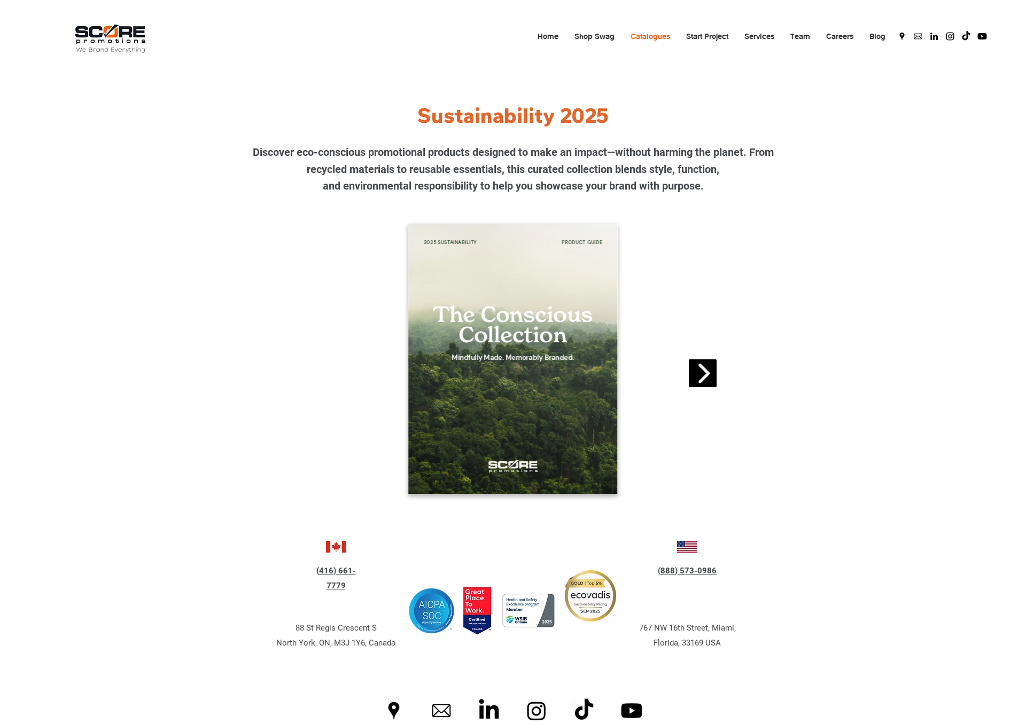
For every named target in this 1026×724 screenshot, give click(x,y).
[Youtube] (982, 36)
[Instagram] (950, 36)
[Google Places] (902, 36)
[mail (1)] (918, 36)
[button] (594, 36)
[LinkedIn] (934, 36)
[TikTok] (966, 36)
